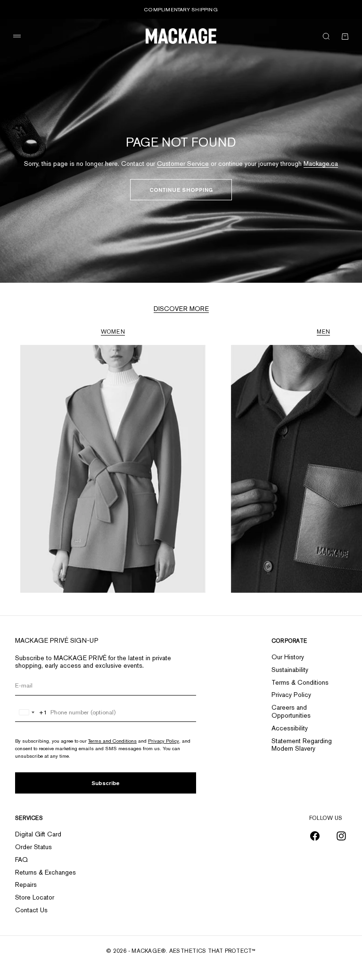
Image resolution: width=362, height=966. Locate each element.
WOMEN (113, 332)
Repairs (26, 884)
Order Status (33, 847)
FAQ (21, 859)
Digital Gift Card (38, 834)
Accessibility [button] (290, 728)
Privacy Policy (163, 740)
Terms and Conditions (112, 740)
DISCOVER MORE (181, 308)
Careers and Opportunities (291, 711)
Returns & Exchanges (45, 872)
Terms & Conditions (300, 682)
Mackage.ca (321, 163)
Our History (288, 657)
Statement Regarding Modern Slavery (302, 745)
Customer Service (183, 163)
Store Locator (34, 897)
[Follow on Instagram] (341, 836)
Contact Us (31, 910)
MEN (323, 332)
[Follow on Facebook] (315, 836)
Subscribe (105, 782)
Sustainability (290, 669)
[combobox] (31, 712)
